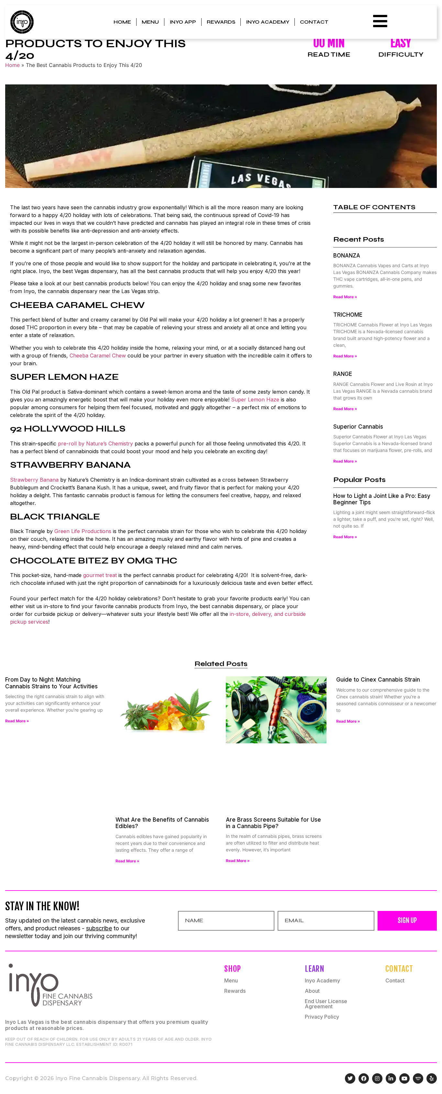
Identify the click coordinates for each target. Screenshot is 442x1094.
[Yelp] (431, 1078)
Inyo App (183, 22)
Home (122, 22)
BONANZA (346, 255)
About (312, 990)
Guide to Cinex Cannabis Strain (378, 679)
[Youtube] (404, 1078)
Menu (150, 22)
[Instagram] (377, 1078)
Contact (314, 22)
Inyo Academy (267, 22)
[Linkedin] (391, 1078)
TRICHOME (347, 315)
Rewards (221, 22)
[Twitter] (350, 1078)
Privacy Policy (322, 1016)
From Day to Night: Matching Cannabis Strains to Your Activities (51, 682)
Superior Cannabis (358, 426)
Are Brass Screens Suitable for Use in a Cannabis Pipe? (273, 822)
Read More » (345, 296)
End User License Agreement (326, 1004)
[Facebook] (364, 1078)
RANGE (342, 374)
